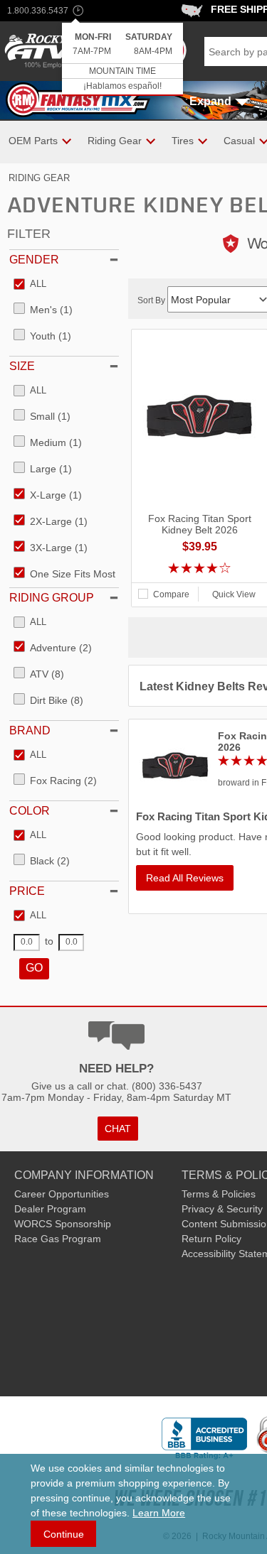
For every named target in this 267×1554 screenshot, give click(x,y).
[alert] (122, 59)
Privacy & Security (222, 1209)
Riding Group (51, 598)
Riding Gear (39, 178)
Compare (171, 594)
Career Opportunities (61, 1194)
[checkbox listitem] (30, 284)
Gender (34, 260)
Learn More (158, 1512)
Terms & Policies (219, 1194)
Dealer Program (50, 1209)
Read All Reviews (185, 878)
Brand (30, 730)
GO (34, 968)
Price (27, 891)
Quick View (234, 594)
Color (29, 811)
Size (22, 366)
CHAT (118, 1128)
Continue (63, 1534)
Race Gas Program (57, 1238)
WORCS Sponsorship (62, 1223)
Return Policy (211, 1238)
